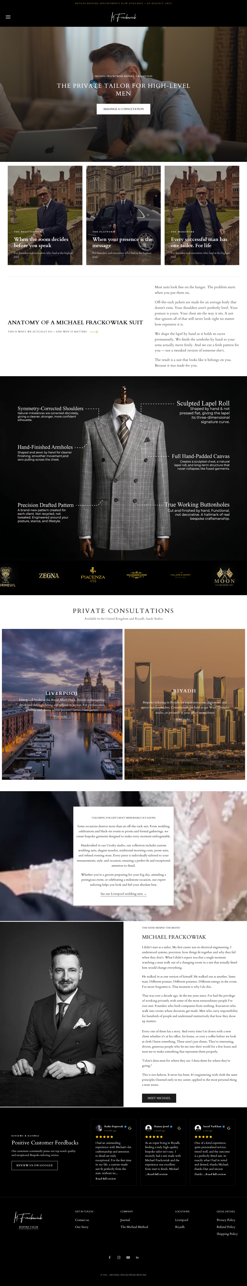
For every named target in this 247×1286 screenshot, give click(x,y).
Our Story (81, 1227)
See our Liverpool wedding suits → (124, 894)
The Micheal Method (134, 1227)
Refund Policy (226, 1227)
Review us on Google (34, 1165)
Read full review (106, 1178)
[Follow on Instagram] (119, 1257)
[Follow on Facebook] (110, 1257)
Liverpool (181, 1220)
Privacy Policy (226, 1220)
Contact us (82, 1220)
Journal (125, 1220)
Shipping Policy (227, 1234)
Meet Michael (159, 1098)
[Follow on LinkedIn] (137, 1257)
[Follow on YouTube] (128, 1257)
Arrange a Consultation (123, 109)
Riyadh (180, 1227)
